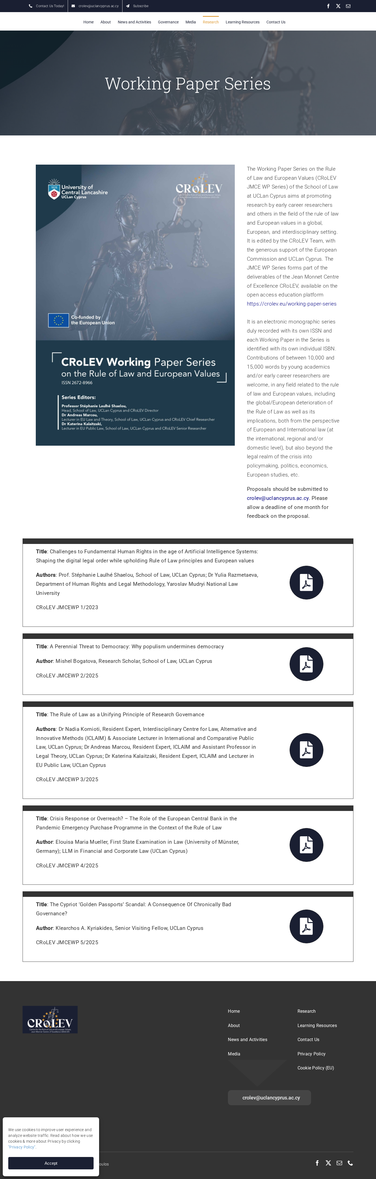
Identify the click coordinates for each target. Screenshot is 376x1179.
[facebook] (317, 1163)
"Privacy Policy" (22, 1147)
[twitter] (328, 1163)
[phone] (350, 1163)
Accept (51, 1163)
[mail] (339, 1163)
